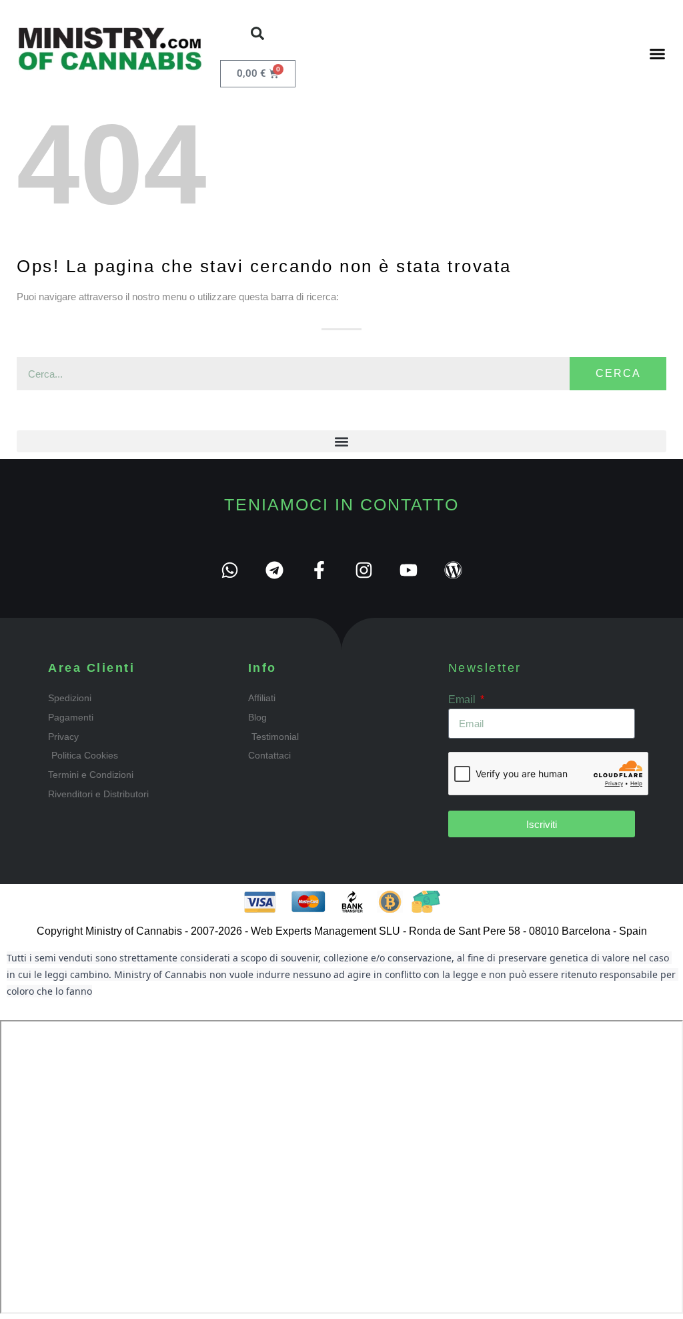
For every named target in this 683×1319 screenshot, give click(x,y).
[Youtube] (409, 570)
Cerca (618, 373)
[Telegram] (274, 570)
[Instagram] (364, 570)
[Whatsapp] (230, 570)
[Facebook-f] (319, 570)
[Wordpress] (453, 570)
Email (463, 699)
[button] (257, 33)
